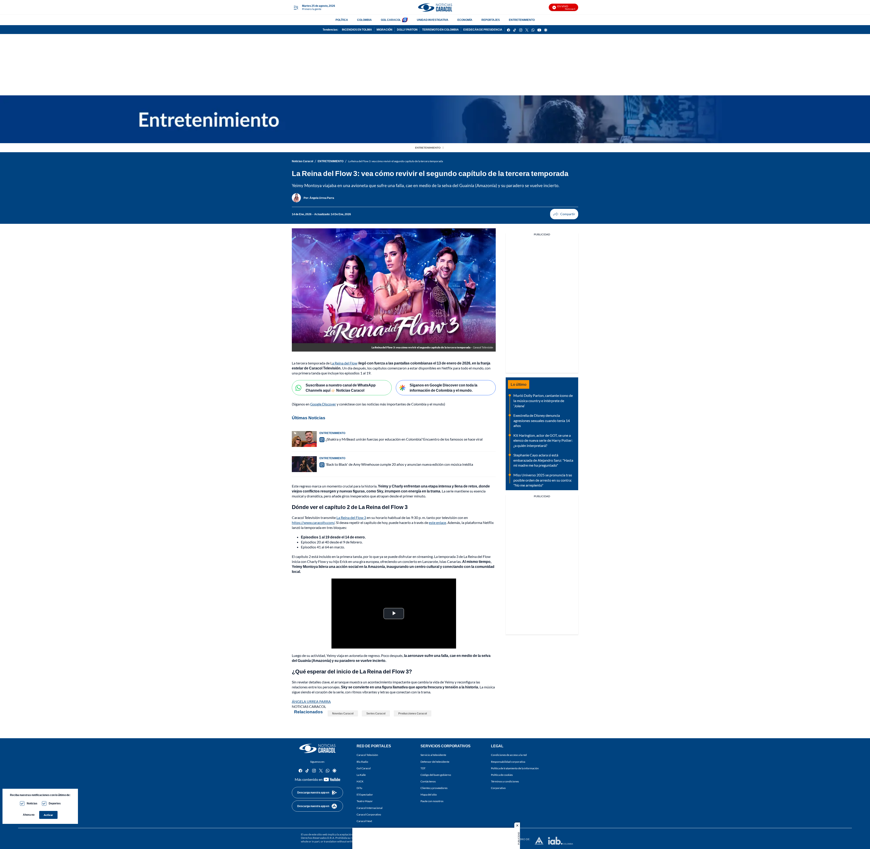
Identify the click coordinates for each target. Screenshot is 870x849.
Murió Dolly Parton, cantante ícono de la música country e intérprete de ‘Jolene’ (543, 400)
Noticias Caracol (302, 161)
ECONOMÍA (464, 20)
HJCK (360, 781)
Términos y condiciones (505, 781)
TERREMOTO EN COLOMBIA (440, 29)
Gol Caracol (364, 768)
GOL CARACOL (391, 20)
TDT (422, 768)
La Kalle (361, 775)
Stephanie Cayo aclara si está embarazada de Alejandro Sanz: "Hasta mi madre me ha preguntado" (543, 460)
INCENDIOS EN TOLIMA (357, 29)
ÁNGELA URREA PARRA (311, 701)
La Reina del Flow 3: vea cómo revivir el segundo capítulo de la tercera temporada (395, 161)
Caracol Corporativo (369, 814)
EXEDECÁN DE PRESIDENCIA (482, 29)
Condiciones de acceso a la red (509, 755)
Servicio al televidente (433, 755)
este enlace (437, 522)
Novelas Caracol (342, 713)
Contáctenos (428, 781)
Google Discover (323, 404)
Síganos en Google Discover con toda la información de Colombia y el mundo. (443, 387)
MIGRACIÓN (384, 29)
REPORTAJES (490, 20)
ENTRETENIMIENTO (522, 20)
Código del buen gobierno (435, 775)
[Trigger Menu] (296, 7)
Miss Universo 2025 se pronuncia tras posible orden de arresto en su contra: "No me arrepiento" (542, 480)
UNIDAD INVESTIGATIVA (432, 20)
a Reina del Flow (344, 363)
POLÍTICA (342, 20)
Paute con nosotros (431, 801)
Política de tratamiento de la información (515, 768)
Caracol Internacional (369, 808)
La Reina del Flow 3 (351, 517)
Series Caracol (375, 713)
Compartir (564, 214)
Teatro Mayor (365, 801)
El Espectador (365, 794)
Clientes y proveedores (433, 788)
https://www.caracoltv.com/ (313, 522)
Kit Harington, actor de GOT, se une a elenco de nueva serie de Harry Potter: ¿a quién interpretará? (543, 440)
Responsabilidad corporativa (508, 761)
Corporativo (498, 788)
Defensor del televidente (434, 761)
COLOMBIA (364, 20)
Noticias (32, 803)
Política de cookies (502, 775)
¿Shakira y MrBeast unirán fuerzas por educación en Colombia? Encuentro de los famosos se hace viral (404, 439)
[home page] (435, 7)
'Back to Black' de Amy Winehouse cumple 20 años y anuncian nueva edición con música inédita (399, 464)
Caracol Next (364, 821)
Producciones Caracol (412, 713)
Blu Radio (362, 761)
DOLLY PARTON (407, 29)
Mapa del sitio (428, 794)
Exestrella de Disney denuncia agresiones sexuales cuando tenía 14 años (541, 420)
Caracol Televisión (367, 755)
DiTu (359, 788)
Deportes (55, 803)
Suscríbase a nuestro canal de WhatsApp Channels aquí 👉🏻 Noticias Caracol (341, 387)
